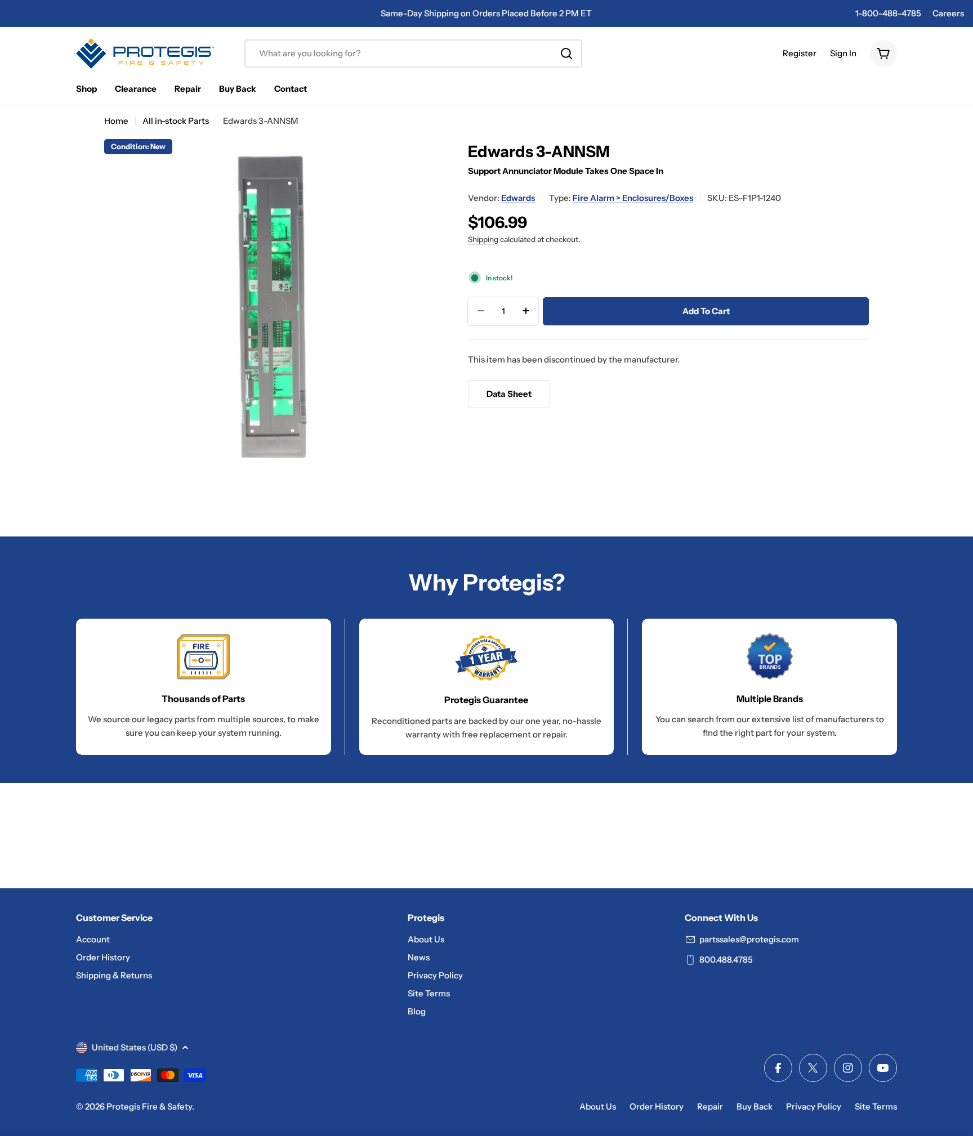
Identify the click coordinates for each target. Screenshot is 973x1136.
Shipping (483, 238)
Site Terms (876, 1106)
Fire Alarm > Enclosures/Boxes (633, 197)
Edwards (518, 197)
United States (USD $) (134, 1047)
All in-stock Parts (175, 120)
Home (116, 120)
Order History (657, 1106)
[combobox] (413, 53)
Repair (710, 1106)
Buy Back (755, 1106)
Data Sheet (509, 393)
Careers (948, 13)
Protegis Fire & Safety (149, 1106)
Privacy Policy (813, 1106)
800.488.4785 (726, 959)
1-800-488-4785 (888, 13)
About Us (597, 1106)
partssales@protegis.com (749, 939)
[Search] (566, 53)
